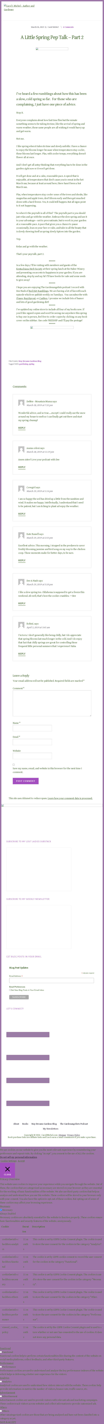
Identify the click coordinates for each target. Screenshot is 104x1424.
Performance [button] (7, 1363)
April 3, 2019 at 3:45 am (38, 627)
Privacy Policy (73, 1135)
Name (16, 723)
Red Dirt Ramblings (38, 291)
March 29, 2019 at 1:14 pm (40, 491)
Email (16, 737)
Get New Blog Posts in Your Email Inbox (27, 990)
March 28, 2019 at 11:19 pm (40, 451)
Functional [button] (5, 1348)
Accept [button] (21, 1160)
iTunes (19, 298)
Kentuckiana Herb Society (29, 269)
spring (31, 364)
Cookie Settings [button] (9, 1160)
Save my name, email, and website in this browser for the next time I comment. (47, 770)
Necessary (7, 1210)
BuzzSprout (29, 298)
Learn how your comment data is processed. (70, 798)
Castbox (43, 298)
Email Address (16, 976)
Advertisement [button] (7, 1392)
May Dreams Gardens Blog (30, 361)
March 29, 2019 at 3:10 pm (40, 584)
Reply (21, 427)
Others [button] (3, 1407)
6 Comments (68, 27)
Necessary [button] (5, 1206)
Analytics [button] (4, 1378)
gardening (23, 364)
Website (17, 750)
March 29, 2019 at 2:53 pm (40, 537)
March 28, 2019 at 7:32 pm (40, 405)
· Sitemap (62, 1135)
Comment (18, 688)
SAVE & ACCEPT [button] (8, 1422)
